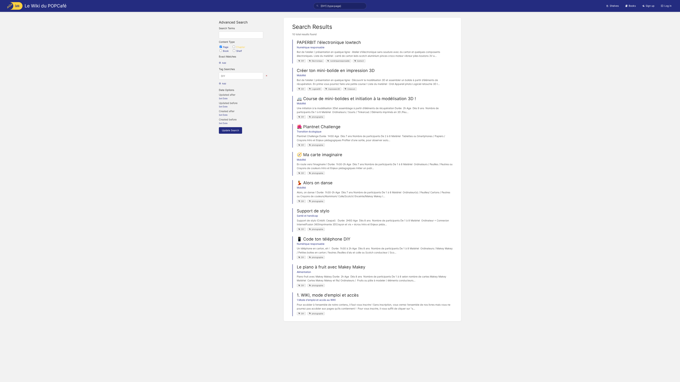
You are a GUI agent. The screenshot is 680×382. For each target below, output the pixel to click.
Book (226, 51)
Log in (668, 5)
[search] (340, 6)
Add (224, 63)
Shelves (614, 5)
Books (632, 5)
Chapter (240, 47)
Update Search (230, 130)
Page (226, 47)
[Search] (317, 5)
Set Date (223, 98)
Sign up (650, 5)
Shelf (239, 51)
